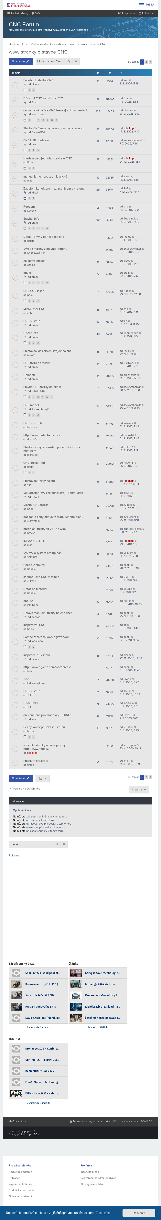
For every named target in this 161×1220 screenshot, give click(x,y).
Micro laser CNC (34, 309)
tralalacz (32, 427)
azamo (31, 265)
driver (27, 273)
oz (124, 625)
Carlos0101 (38, 132)
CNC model (31, 405)
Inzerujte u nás (89, 1172)
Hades (127, 291)
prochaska (129, 375)
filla (125, 321)
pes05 (31, 295)
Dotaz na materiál (35, 589)
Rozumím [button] (139, 1212)
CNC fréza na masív (36, 363)
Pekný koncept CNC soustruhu (44, 727)
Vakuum (32, 557)
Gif (29, 485)
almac (126, 176)
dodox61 (32, 439)
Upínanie (29, 375)
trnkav (31, 671)
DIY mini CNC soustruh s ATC (43, 98)
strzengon (129, 745)
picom (35, 84)
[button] (150, 62)
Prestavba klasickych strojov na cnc (47, 351)
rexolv (31, 355)
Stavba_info (31, 218)
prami (35, 222)
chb (125, 206)
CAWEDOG (38, 391)
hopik (126, 564)
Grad (35, 102)
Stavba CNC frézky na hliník (42, 387)
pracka (31, 533)
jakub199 (32, 605)
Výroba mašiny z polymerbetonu (45, 249)
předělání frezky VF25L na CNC (44, 529)
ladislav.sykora (36, 683)
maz (29, 180)
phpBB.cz (35, 1134)
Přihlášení (15, 1178)
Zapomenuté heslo (20, 1184)
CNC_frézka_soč (34, 463)
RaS (125, 80)
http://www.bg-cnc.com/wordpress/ (47, 667)
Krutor (127, 601)
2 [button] (146, 61)
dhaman (128, 110)
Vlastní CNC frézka (35, 505)
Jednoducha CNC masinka (41, 577)
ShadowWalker (36, 253)
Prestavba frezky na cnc (39, 481)
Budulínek (129, 218)
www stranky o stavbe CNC (38, 52)
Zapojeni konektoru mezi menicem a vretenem (55, 188)
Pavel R (128, 715)
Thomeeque (130, 333)
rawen (127, 679)
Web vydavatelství (91, 1184)
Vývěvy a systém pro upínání (42, 553)
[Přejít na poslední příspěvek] (130, 80)
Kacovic (32, 210)
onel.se (28, 601)
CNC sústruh (31, 321)
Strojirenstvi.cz (18, 5)
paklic (30, 241)
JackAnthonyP (132, 387)
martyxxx (32, 454)
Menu (146, 4)
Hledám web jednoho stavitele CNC (47, 158)
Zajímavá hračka (34, 261)
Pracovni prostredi (35, 761)
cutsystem (33, 521)
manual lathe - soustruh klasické (45, 176)
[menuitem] (35, 13)
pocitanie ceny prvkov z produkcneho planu (53, 517)
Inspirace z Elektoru (36, 655)
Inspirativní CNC (34, 625)
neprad (36, 617)
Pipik (30, 162)
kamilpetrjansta (132, 528)
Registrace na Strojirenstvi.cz (98, 1178)
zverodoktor (39, 114)
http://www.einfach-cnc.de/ (41, 435)
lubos (126, 260)
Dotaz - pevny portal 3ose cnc (43, 237)
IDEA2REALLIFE (34, 541)
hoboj (30, 509)
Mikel (35, 192)
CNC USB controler (36, 140)
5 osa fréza (30, 333)
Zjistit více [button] (103, 1212)
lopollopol (37, 641)
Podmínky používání (21, 1190)
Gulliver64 (129, 363)
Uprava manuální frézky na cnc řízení (48, 613)
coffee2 (128, 447)
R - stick (128, 727)
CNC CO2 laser (33, 291)
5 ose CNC (30, 703)
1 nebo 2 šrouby (34, 565)
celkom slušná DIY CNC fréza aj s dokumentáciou (56, 110)
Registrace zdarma (20, 1172)
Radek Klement (132, 140)
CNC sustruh (31, 691)
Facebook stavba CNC (38, 80)
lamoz (35, 719)
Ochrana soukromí (20, 1196)
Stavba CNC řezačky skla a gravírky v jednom (53, 128)
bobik (126, 613)
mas (34, 144)
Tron (26, 679)
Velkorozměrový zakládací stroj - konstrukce (53, 493)
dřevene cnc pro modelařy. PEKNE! (47, 715)
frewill (35, 497)
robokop (128, 128)
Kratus (127, 236)
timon (30, 764)
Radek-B (128, 462)
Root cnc (29, 206)
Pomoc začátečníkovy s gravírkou (46, 637)
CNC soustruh (32, 423)
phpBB (28, 1131)
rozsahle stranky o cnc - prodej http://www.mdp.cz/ (44, 747)
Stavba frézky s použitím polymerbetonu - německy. (51, 449)
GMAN (127, 577)
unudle (31, 569)
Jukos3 (127, 504)
